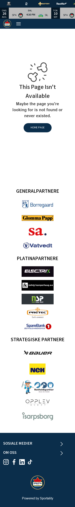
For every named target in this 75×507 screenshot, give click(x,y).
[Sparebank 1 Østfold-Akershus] (38, 326)
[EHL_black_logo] (12, 4)
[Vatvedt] (38, 245)
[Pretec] (38, 313)
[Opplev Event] (38, 402)
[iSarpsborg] (38, 416)
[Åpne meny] (20, 24)
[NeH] (38, 369)
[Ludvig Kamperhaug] (38, 285)
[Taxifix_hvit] (65, 4)
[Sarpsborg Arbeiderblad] (38, 231)
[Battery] (47, 4)
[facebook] (15, 462)
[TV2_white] (29, 4)
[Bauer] (38, 352)
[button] (30, 13)
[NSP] (38, 299)
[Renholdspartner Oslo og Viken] (38, 387)
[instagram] (7, 462)
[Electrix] (38, 271)
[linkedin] (23, 462)
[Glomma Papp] (38, 218)
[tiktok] (31, 462)
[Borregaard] (38, 204)
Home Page (38, 128)
